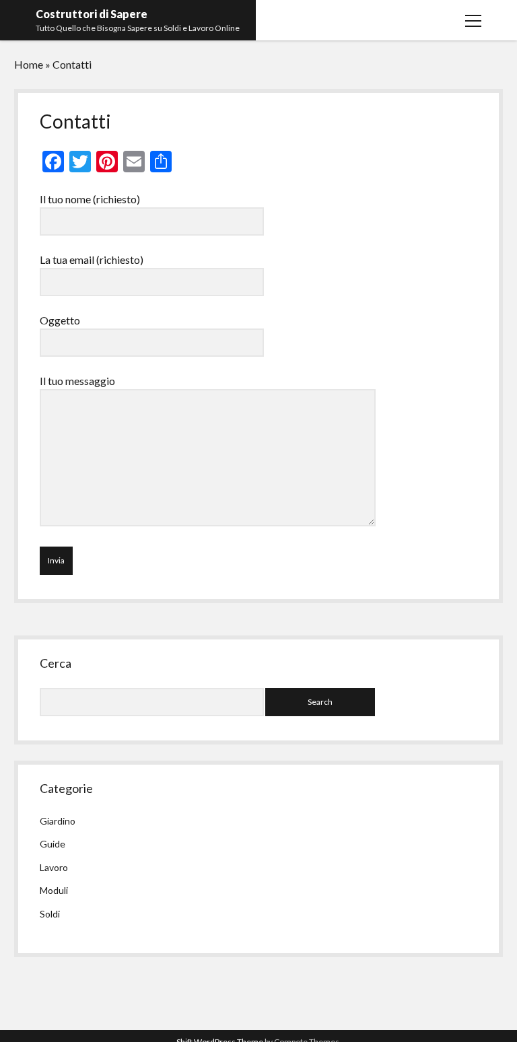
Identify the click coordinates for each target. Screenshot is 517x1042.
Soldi (50, 913)
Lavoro (54, 867)
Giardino (57, 821)
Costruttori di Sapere (91, 13)
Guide (52, 843)
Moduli (54, 890)
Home (28, 64)
